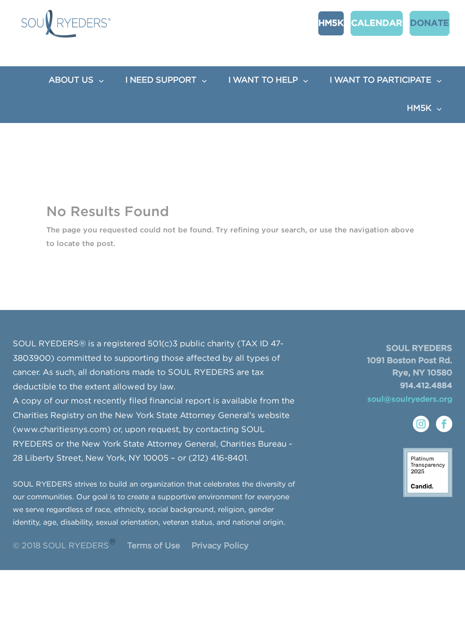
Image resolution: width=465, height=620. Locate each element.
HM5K (331, 23)
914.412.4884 (426, 386)
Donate (429, 23)
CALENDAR (376, 23)
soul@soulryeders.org (409, 399)
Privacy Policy (220, 546)
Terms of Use (153, 546)
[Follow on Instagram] (421, 424)
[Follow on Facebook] (444, 424)
